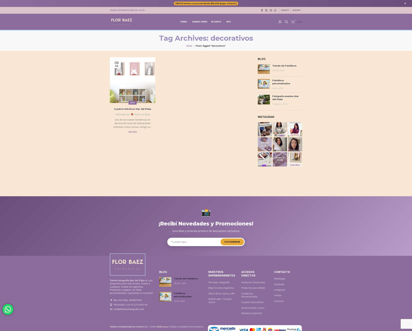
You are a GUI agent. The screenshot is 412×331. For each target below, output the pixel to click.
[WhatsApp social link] (275, 10)
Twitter (278, 295)
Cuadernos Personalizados (249, 295)
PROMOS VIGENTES (251, 313)
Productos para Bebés (253, 287)
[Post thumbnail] (264, 69)
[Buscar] (286, 22)
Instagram (279, 289)
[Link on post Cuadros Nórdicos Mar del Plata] (132, 80)
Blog (132, 102)
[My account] (280, 22)
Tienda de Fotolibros (284, 65)
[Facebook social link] (262, 10)
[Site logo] (121, 21)
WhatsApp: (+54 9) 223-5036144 (130, 304)
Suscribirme (232, 241)
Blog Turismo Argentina (221, 287)
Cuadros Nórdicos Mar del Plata (132, 109)
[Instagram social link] (271, 10)
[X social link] (266, 10)
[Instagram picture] (265, 129)
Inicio (189, 45)
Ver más (132, 132)
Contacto (279, 301)
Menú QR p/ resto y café (221, 293)
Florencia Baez (142, 114)
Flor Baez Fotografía (219, 282)
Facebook (279, 284)
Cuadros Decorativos (252, 302)
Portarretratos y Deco (252, 307)
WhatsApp (279, 278)
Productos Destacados (253, 282)
